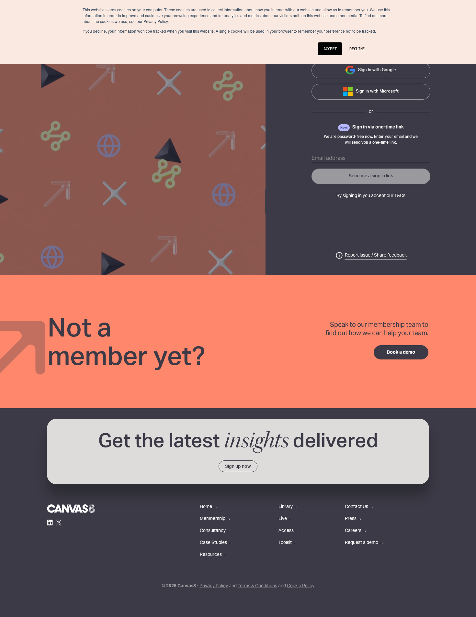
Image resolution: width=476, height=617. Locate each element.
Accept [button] (329, 49)
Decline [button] (357, 49)
